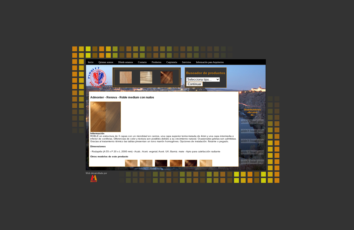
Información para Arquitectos (210, 62)
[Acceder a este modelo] (126, 82)
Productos (156, 62)
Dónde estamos (125, 62)
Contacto (142, 62)
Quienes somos (105, 62)
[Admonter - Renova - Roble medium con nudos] (105, 116)
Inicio (90, 62)
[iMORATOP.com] (91, 181)
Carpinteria (171, 62)
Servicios (186, 62)
